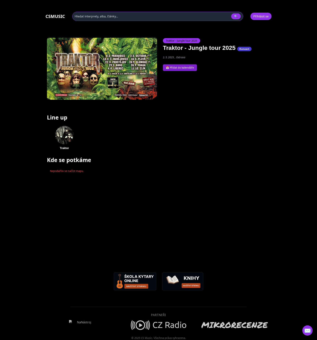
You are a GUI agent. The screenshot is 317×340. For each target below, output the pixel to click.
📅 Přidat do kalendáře (180, 67)
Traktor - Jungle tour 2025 (181, 40)
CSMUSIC (55, 16)
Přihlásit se (261, 16)
